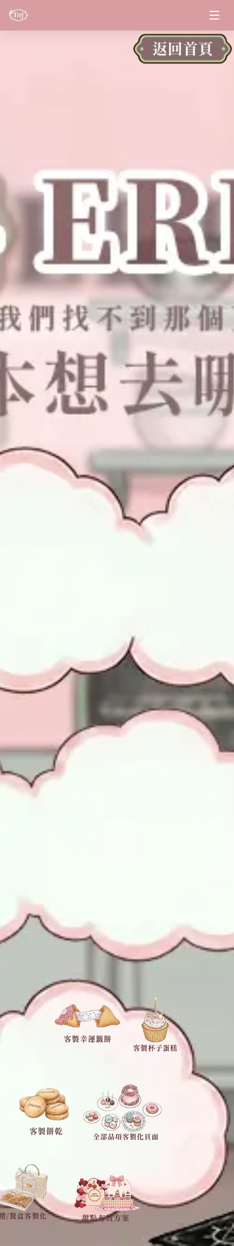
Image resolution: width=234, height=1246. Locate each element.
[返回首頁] (182, 53)
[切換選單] (214, 15)
